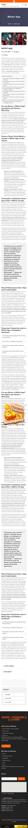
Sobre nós (5, 735)
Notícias (5, 55)
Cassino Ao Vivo (6, 760)
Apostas (7, 826)
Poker (4, 765)
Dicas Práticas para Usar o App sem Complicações (13, 87)
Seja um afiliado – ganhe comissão (11, 728)
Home (9, 24)
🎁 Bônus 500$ (21, 826)
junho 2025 (8, 702)
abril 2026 (7, 694)
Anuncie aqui (6, 731)
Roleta (4, 753)
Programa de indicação (8, 733)
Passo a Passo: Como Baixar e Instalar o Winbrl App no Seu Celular (14, 82)
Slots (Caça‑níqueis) (7, 756)
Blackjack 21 (5, 758)
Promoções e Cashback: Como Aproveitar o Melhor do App (14, 85)
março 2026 (8, 698)
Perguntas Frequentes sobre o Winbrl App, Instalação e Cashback (12, 89)
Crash (4, 762)
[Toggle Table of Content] (23, 76)
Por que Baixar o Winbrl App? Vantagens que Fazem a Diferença (14, 79)
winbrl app (11, 115)
